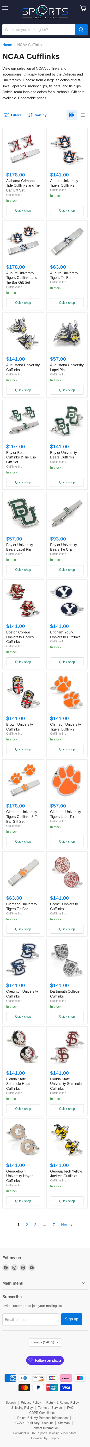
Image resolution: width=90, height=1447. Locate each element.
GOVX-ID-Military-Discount (34, 1423)
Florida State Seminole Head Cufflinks (18, 1083)
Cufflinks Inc (14, 195)
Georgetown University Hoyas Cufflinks (19, 1176)
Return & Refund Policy (62, 1402)
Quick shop (23, 210)
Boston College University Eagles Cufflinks (20, 637)
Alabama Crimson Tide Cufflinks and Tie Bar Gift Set (23, 185)
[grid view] (71, 115)
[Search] (81, 29)
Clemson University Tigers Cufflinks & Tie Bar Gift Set (22, 816)
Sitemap (64, 1423)
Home (7, 45)
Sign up (71, 1319)
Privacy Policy (31, 1402)
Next (65, 1225)
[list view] (82, 115)
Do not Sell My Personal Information (42, 1418)
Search (11, 1402)
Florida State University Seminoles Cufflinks (67, 1083)
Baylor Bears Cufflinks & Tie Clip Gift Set (21, 457)
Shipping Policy (22, 1407)
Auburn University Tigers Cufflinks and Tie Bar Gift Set (21, 277)
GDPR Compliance (42, 1413)
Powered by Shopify (45, 1438)
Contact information (45, 1428)
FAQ (70, 1407)
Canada (42, 1342)
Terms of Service (50, 1407)
